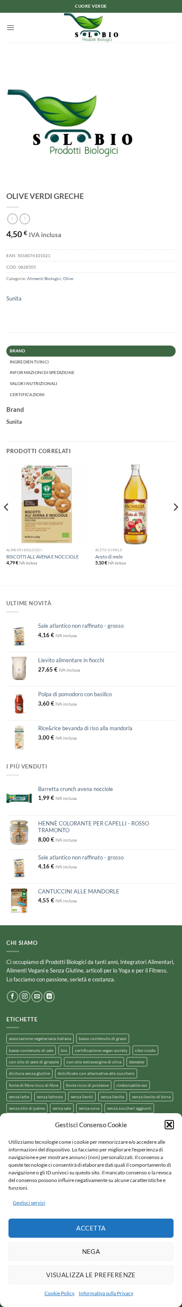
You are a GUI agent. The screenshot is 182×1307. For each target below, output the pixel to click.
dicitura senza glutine (29, 1073)
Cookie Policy (59, 1293)
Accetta (90, 1228)
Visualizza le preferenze (91, 1275)
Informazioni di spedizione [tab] (42, 372)
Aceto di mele (109, 556)
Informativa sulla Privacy (106, 1293)
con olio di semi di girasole (34, 1061)
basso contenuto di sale (31, 1050)
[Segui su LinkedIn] (49, 996)
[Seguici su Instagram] (24, 996)
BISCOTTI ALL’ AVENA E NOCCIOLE (42, 556)
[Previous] (7, 524)
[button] (169, 1124)
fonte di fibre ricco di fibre (33, 1085)
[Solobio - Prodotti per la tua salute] (91, 28)
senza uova (89, 1108)
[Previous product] (24, 218)
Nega (91, 1251)
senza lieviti (82, 1096)
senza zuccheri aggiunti (129, 1108)
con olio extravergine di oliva (93, 1061)
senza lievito (112, 1096)
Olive (68, 278)
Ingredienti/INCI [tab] (29, 361)
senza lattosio (50, 1096)
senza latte (19, 1096)
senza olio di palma (27, 1108)
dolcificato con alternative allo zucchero (96, 1073)
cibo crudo (145, 1050)
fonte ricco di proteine (87, 1085)
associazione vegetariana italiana (40, 1038)
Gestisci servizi (29, 1202)
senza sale (61, 1108)
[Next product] (12, 218)
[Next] (175, 524)
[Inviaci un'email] (36, 996)
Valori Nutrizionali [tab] (34, 383)
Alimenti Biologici (44, 278)
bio (64, 1050)
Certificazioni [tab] (27, 394)
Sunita (14, 298)
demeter (137, 1061)
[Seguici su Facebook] (12, 996)
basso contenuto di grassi (103, 1038)
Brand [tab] (17, 350)
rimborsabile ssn (131, 1085)
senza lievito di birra (151, 1096)
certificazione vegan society (101, 1050)
